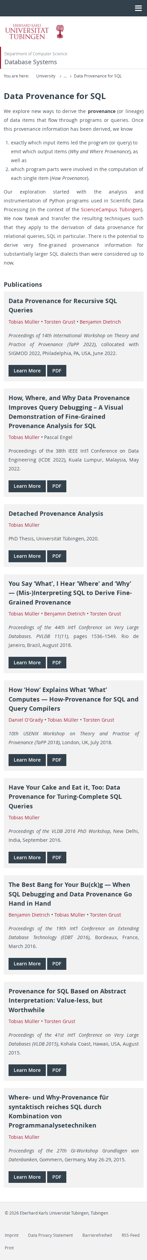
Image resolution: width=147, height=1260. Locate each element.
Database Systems (30, 62)
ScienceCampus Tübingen (111, 209)
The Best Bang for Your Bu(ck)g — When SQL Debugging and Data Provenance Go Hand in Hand (70, 894)
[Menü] (138, 8)
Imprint (11, 1235)
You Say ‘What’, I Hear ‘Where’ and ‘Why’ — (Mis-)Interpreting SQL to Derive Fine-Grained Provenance (70, 593)
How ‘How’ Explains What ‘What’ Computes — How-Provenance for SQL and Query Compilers (73, 699)
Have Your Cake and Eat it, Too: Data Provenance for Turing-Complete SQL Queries (65, 796)
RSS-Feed (130, 1235)
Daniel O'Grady (26, 720)
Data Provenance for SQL (98, 76)
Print (9, 1248)
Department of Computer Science (35, 54)
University (45, 76)
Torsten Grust (59, 321)
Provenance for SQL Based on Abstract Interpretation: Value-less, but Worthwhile (67, 1000)
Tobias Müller (24, 321)
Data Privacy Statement (50, 1235)
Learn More (27, 370)
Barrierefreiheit (97, 1235)
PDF (56, 370)
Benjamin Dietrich (100, 321)
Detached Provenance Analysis (56, 513)
